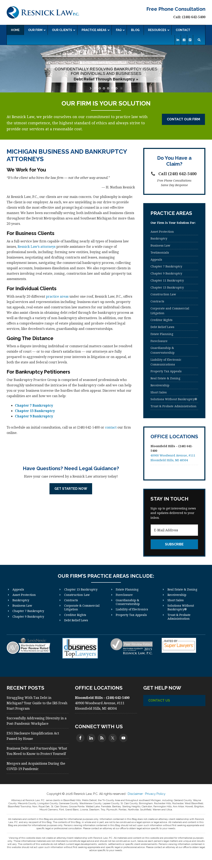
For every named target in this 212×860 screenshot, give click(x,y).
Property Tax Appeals (166, 371)
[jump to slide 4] (108, 88)
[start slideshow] (91, 88)
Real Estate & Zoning (165, 378)
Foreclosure (159, 341)
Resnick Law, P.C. (43, 12)
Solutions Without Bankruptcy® (174, 399)
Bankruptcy (159, 238)
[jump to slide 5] (112, 88)
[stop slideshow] (121, 88)
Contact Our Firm (183, 119)
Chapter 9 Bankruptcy (34, 416)
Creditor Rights (161, 320)
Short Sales (159, 392)
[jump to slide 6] (116, 88)
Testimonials (160, 252)
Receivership (160, 385)
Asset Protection (162, 232)
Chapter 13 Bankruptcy (35, 410)
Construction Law (163, 294)
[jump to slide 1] (96, 88)
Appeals (156, 259)
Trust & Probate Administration (173, 406)
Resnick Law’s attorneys (36, 246)
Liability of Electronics (132, 609)
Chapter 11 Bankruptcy (167, 280)
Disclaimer (135, 794)
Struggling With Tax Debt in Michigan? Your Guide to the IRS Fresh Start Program (37, 703)
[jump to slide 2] (100, 88)
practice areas (57, 296)
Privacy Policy (155, 794)
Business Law (160, 245)
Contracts (157, 301)
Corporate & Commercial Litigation (82, 607)
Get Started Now (70, 489)
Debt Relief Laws (162, 327)
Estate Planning (162, 334)
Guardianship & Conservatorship (128, 602)
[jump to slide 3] (104, 88)
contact (111, 427)
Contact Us (159, 700)
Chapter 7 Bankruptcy (34, 405)
